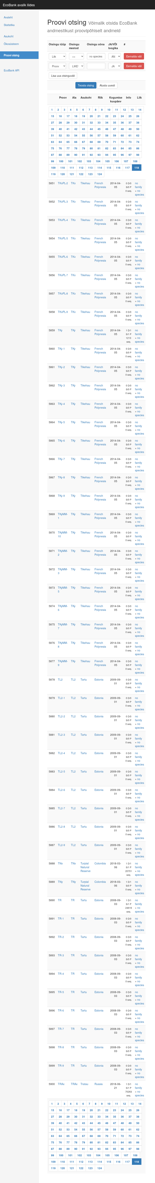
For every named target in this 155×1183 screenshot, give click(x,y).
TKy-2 (61, 367)
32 (91, 122)
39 (52, 129)
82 (106, 148)
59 (114, 135)
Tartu (84, 679)
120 (62, 174)
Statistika (9, 25)
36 (122, 122)
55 (83, 135)
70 (106, 142)
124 (99, 174)
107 (126, 161)
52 (60, 135)
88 (60, 155)
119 (53, 174)
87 (52, 155)
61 (130, 135)
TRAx (61, 1084)
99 (52, 161)
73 (130, 142)
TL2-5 (61, 771)
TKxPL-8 (63, 293)
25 (130, 116)
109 (53, 167)
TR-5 (61, 992)
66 (75, 142)
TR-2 (61, 937)
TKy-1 (61, 348)
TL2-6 (61, 790)
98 (137, 155)
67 (83, 142)
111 (72, 167)
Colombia (100, 863)
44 (91, 129)
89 (68, 155)
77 (68, 148)
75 (52, 148)
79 (83, 148)
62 (137, 135)
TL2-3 (61, 734)
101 (70, 161)
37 (130, 122)
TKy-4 (61, 404)
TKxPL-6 (63, 257)
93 (99, 155)
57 (99, 135)
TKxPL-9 (63, 312)
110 (62, 167)
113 (90, 167)
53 (68, 135)
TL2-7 (61, 808)
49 (130, 129)
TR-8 (61, 1047)
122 (81, 174)
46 (106, 129)
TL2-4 (61, 753)
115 (109, 167)
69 (99, 142)
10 (108, 109)
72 (122, 142)
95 (114, 155)
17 (68, 116)
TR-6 (61, 1010)
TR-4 (61, 973)
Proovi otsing (11, 55)
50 (137, 129)
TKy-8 (61, 477)
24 (122, 116)
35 (114, 122)
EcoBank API (11, 70)
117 (127, 167)
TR (59, 900)
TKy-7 (61, 459)
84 (122, 148)
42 (75, 129)
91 (83, 155)
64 (60, 142)
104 (98, 161)
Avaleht (8, 17)
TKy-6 (61, 440)
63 (52, 142)
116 (118, 167)
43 (83, 129)
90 (75, 155)
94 (106, 155)
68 (91, 142)
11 (116, 109)
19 (83, 116)
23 (114, 116)
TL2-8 (61, 826)
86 (137, 148)
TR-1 (61, 918)
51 (52, 135)
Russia (99, 1084)
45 (99, 129)
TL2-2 (61, 716)
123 (90, 174)
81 (99, 148)
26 (137, 116)
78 (75, 148)
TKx (73, 183)
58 (106, 135)
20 (91, 116)
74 (137, 142)
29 (68, 122)
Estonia (99, 679)
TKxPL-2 (63, 183)
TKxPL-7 (63, 275)
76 (60, 148)
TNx (60, 863)
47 (114, 129)
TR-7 (61, 1029)
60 (122, 135)
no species (139, 192)
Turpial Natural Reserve (86, 867)
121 (72, 174)
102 (79, 161)
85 (130, 148)
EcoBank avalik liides (19, 4)
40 (60, 129)
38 (137, 122)
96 (122, 155)
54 (75, 135)
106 (116, 161)
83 (114, 148)
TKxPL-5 (63, 238)
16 (60, 116)
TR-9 (61, 1065)
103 (89, 161)
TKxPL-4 (63, 220)
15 (52, 116)
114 (99, 167)
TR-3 (61, 955)
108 (135, 161)
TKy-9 (61, 495)
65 (68, 142)
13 (132, 109)
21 (99, 116)
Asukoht (8, 36)
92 (91, 155)
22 (106, 116)
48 (122, 129)
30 (75, 122)
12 (124, 109)
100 (61, 161)
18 (75, 116)
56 (91, 135)
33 (99, 122)
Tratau (84, 1084)
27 (52, 122)
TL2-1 (61, 698)
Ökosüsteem (11, 44)
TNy (60, 882)
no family (138, 185)
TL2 (60, 679)
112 (81, 167)
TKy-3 (61, 385)
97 (130, 155)
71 (114, 142)
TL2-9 (61, 845)
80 (91, 148)
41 (68, 129)
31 (83, 122)
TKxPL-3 (63, 201)
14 (139, 109)
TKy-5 (61, 422)
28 (60, 122)
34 (106, 122)
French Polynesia (100, 185)
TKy (60, 330)
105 (107, 161)
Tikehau (85, 183)
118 (136, 167)
